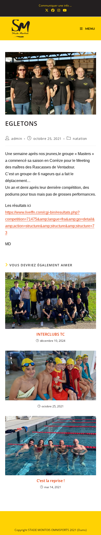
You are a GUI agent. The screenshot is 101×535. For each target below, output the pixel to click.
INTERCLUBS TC (50, 334)
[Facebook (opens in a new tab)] (53, 10)
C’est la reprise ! (51, 480)
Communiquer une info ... (55, 5)
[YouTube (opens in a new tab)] (64, 10)
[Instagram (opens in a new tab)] (59, 10)
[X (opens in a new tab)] (47, 10)
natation (80, 138)
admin (16, 138)
